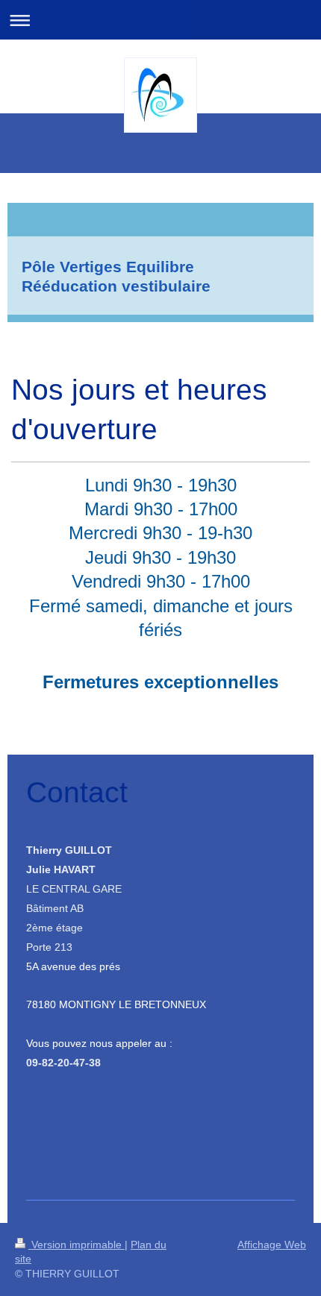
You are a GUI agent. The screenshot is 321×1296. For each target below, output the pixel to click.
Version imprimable (76, 1245)
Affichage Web (271, 1245)
